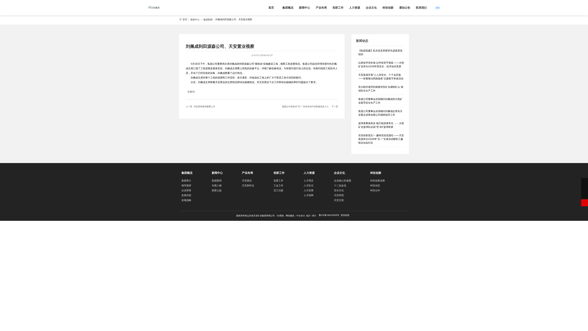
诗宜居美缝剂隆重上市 (204, 106)
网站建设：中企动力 (295, 215)
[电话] (584, 188)
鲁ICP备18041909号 (329, 215)
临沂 (308, 215)
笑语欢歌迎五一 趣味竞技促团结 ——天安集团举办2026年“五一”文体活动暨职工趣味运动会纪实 (381, 139)
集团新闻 (208, 19)
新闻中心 (195, 19)
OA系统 (280, 215)
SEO (314, 215)
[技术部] (584, 181)
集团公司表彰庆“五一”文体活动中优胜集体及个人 (305, 106)
